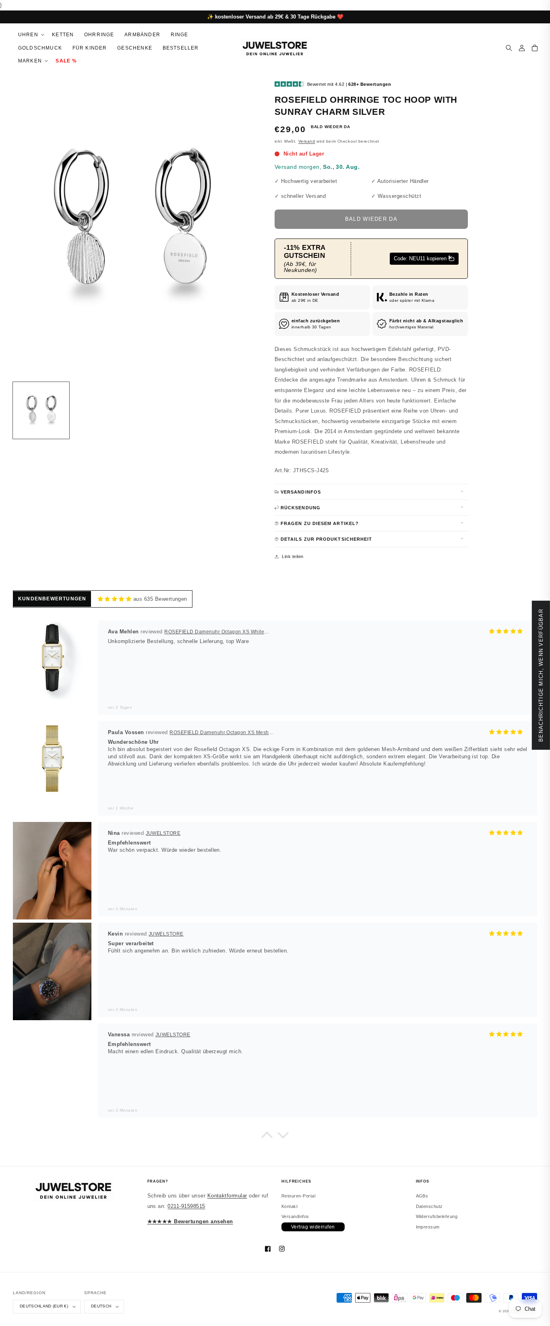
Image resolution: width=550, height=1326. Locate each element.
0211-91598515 (186, 1206)
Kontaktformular (227, 1196)
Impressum (428, 1226)
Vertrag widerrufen (313, 1227)
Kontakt (289, 1206)
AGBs (422, 1195)
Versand (306, 141)
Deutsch (101, 1306)
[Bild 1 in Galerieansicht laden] (41, 410)
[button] (30, 35)
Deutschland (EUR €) (44, 1306)
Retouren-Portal (298, 1195)
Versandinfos (295, 1216)
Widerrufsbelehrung (437, 1216)
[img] (114, 599)
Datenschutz (429, 1206)
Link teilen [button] (292, 556)
